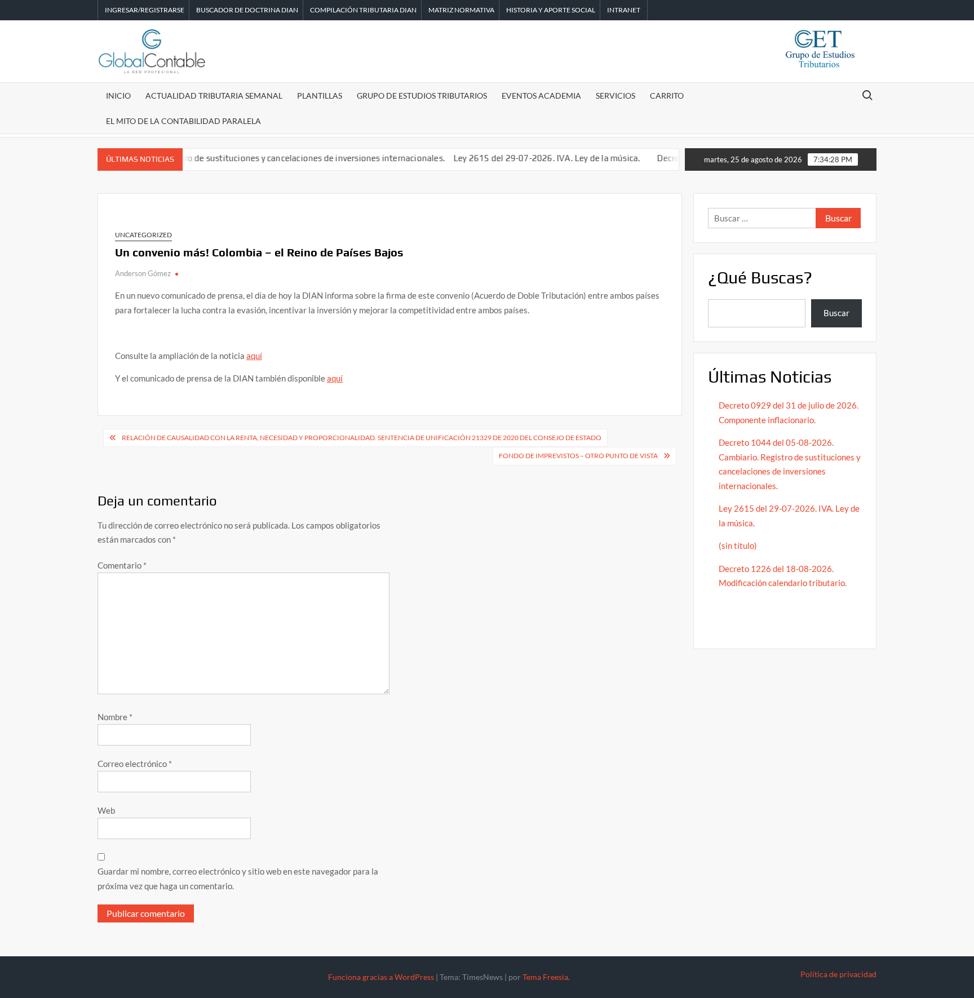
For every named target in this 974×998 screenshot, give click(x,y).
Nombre (115, 717)
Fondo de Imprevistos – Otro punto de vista (578, 455)
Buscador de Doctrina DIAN (247, 10)
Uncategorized (143, 234)
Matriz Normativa (461, 10)
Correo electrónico (135, 764)
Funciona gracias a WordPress (381, 977)
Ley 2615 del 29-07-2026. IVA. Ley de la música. (528, 158)
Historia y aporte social (550, 10)
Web (106, 810)
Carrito (667, 95)
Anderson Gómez (143, 273)
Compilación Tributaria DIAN (363, 10)
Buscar (836, 313)
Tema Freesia (545, 977)
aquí (254, 356)
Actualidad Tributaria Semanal (213, 95)
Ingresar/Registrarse (144, 10)
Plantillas (319, 95)
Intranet (623, 10)
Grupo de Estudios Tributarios (422, 95)
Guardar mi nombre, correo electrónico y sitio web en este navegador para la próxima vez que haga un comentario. (238, 878)
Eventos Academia (541, 95)
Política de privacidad (838, 974)
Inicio (118, 95)
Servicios (615, 95)
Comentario (122, 565)
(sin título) (738, 545)
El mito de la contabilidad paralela (183, 121)
